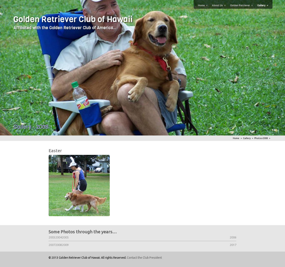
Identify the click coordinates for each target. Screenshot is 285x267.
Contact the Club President (144, 257)
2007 (52, 245)
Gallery (261, 5)
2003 (52, 237)
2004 (58, 237)
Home (201, 5)
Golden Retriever (240, 5)
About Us (217, 5)
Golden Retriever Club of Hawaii (72, 19)
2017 (233, 245)
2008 (58, 245)
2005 (65, 237)
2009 (65, 245)
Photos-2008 (261, 138)
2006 (233, 237)
